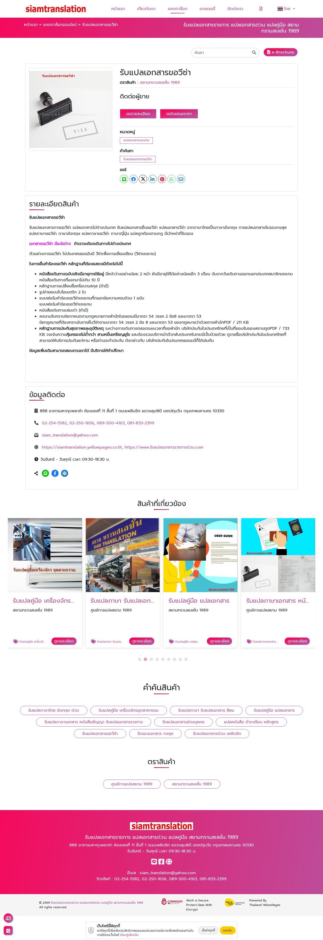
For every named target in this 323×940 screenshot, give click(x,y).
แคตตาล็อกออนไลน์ (60, 25)
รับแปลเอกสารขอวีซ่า (137, 159)
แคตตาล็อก (177, 9)
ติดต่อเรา (235, 9)
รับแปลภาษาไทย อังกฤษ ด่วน (53, 710)
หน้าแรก (118, 9)
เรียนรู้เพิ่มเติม (129, 935)
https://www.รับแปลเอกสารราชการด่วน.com (164, 447)
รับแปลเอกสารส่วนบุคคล (183, 722)
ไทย (288, 9)
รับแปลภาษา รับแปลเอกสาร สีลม (206, 710)
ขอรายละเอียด (138, 114)
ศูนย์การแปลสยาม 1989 (131, 784)
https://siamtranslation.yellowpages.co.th (82, 447)
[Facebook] (55, 474)
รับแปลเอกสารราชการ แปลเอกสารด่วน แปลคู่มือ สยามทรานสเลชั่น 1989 (97, 902)
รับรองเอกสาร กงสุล (155, 734)
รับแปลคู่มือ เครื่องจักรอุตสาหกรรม (128, 710)
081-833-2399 (140, 423)
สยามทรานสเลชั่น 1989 (160, 82)
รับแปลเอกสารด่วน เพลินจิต (217, 734)
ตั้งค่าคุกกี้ (208, 930)
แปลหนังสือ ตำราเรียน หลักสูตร (251, 722)
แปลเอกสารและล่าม (136, 140)
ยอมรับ (227, 930)
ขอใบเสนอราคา (179, 114)
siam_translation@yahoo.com (70, 435)
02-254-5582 (54, 423)
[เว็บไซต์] (65, 474)
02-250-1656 (81, 423)
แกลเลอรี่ (207, 9)
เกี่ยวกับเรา (146, 9)
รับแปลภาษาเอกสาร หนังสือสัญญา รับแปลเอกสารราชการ (93, 722)
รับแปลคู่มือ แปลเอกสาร (274, 710)
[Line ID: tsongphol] (45, 474)
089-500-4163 (111, 423)
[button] (139, 659)
